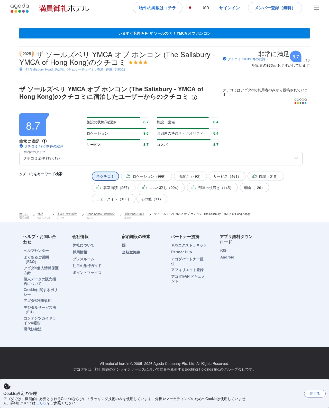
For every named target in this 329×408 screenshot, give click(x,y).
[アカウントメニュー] (316, 8)
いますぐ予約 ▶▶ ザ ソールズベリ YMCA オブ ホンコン (164, 33)
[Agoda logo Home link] (19, 8)
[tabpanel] (164, 156)
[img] (138, 62)
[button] (189, 8)
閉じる (315, 393)
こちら (41, 402)
